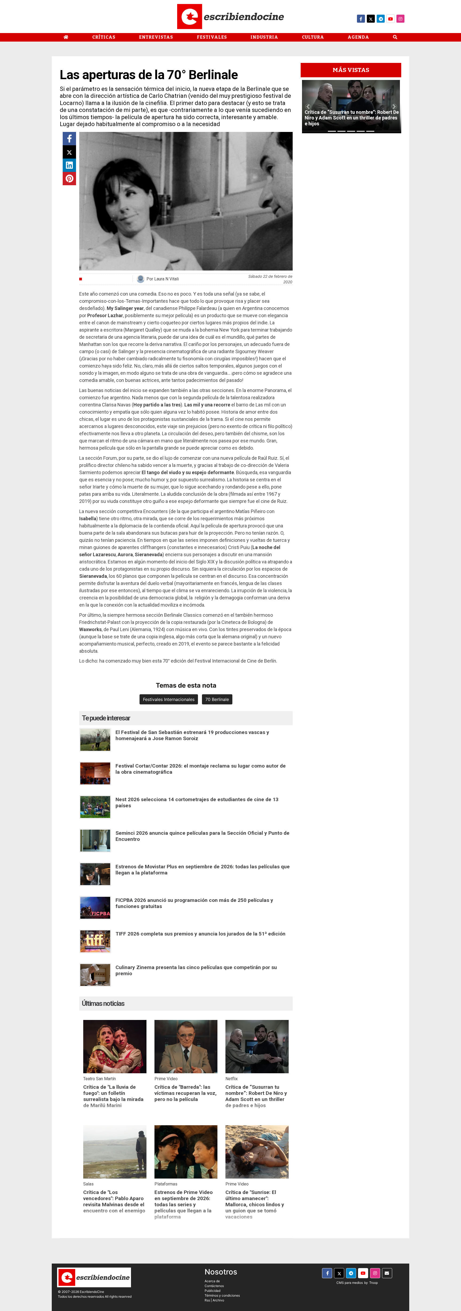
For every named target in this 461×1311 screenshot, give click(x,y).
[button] (308, 106)
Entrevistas (156, 37)
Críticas (104, 37)
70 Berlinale (217, 699)
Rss (207, 1300)
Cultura (313, 37)
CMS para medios (349, 1283)
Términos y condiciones (222, 1295)
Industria (264, 37)
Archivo (218, 1300)
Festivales (212, 37)
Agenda (358, 37)
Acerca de (212, 1281)
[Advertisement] (351, 217)
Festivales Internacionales (168, 699)
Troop (373, 1283)
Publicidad (212, 1291)
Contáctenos (214, 1286)
